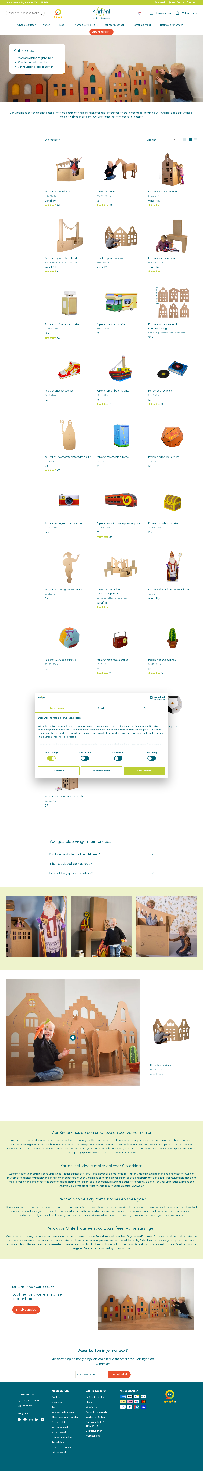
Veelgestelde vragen (63, 1412)
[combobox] (25, 13)
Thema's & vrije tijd (84, 24)
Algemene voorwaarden (65, 1417)
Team (55, 1407)
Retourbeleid (59, 1432)
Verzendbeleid (60, 1427)
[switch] (85, 758)
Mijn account (59, 1451)
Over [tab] (146, 708)
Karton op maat (142, 24)
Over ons (191, 2)
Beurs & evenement (172, 24)
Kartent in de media (97, 1412)
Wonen (47, 24)
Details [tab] (101, 708)
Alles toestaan (144, 770)
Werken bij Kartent (96, 1417)
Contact (181, 2)
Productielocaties (61, 1447)
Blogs (89, 1402)
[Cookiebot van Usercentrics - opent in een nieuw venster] (152, 698)
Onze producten (26, 24)
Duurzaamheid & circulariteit (95, 1424)
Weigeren (59, 770)
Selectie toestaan (101, 770)
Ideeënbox (91, 1407)
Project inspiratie (95, 1397)
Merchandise (93, 1435)
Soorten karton (94, 1430)
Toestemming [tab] (57, 708)
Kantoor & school (114, 24)
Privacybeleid (59, 1422)
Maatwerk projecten (165, 2)
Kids (62, 24)
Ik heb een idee (26, 1309)
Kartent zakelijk (100, 31)
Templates (58, 1442)
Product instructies (62, 1436)
